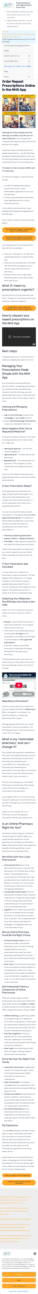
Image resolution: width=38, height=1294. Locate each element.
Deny (19, 1280)
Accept (19, 1274)
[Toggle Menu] (29, 46)
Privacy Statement (23, 1291)
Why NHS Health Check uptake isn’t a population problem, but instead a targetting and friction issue (15, 1200)
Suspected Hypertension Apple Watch (15, 1219)
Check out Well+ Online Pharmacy (17, 1175)
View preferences (19, 1286)
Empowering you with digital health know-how (24, 5)
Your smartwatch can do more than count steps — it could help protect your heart (14, 1211)
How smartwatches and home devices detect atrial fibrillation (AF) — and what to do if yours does (15, 1238)
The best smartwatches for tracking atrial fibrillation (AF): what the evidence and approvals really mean (15, 1227)
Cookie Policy (13, 1291)
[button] (35, 1254)
